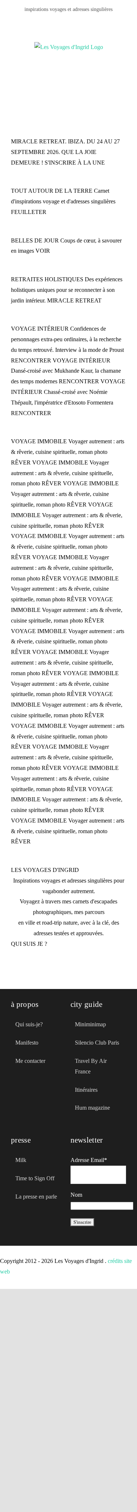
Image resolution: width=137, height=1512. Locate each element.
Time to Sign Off (34, 1178)
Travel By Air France (91, 1066)
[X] (63, 22)
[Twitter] (26, 1094)
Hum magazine (92, 1108)
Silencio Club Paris (97, 1042)
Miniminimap (90, 1024)
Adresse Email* (89, 1160)
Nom (76, 1195)
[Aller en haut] (102, 1493)
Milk (20, 1160)
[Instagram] (86, 22)
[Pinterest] (74, 22)
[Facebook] (51, 22)
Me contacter (30, 1061)
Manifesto (26, 1042)
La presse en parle (36, 1196)
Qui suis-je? (29, 1024)
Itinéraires (86, 1090)
